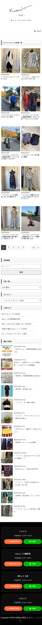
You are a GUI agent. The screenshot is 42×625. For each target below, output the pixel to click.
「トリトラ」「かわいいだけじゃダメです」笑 (30, 78)
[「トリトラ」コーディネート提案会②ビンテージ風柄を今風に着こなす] (30, 208)
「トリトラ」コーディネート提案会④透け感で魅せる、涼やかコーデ (10, 236)
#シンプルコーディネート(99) (14, 334)
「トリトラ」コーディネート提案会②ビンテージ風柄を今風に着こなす (30, 236)
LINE (34, 541)
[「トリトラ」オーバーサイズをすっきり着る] (10, 88)
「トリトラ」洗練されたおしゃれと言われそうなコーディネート (30, 196)
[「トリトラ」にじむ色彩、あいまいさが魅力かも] (10, 168)
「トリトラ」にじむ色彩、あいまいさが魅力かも (10, 196)
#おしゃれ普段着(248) (11, 319)
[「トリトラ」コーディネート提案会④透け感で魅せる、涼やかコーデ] (10, 208)
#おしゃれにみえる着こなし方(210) (16, 324)
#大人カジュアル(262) (11, 314)
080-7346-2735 (14, 564)
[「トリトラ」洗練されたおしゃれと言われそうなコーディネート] (30, 168)
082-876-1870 (14, 541)
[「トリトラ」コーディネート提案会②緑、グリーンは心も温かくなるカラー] (10, 128)
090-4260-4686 (14, 586)
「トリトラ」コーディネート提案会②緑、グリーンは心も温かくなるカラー (10, 156)
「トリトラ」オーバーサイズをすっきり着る (10, 116)
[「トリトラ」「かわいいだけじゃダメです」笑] (30, 50)
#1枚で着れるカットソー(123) (14, 329)
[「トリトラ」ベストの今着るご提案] (30, 128)
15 (33, 247)
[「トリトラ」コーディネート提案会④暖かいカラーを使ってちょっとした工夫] (30, 88)
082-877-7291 (14, 608)
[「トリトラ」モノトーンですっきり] (10, 50)
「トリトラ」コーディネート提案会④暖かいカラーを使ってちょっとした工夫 (30, 116)
